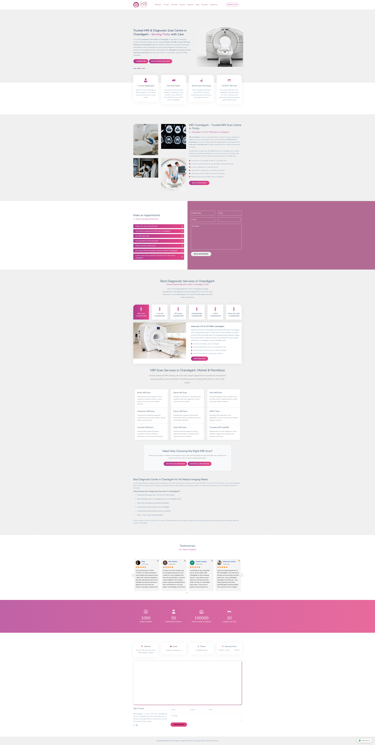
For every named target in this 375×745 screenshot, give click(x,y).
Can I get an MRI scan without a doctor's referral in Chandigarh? (156, 251)
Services (182, 5)
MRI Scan (158, 5)
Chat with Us (366, 740)
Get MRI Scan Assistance (175, 464)
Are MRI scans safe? (142, 236)
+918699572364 (141, 61)
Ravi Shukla (173, 561)
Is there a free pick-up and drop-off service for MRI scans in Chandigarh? (155, 256)
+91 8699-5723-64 (201, 650)
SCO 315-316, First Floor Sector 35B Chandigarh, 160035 (146, 651)
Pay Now (205, 5)
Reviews (216, 741)
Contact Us (213, 5)
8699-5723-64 (233, 4)
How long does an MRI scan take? (146, 241)
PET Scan (174, 5)
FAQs (202, 741)
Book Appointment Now (160, 61)
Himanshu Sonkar (229, 561)
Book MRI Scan (199, 359)
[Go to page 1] (188, 592)
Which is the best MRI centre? (145, 246)
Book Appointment (199, 183)
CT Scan (166, 5)
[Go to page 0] (186, 592)
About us (191, 5)
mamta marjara (201, 561)
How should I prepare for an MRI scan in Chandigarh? (153, 231)
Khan (143, 561)
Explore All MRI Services (199, 464)
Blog (197, 5)
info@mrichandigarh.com (173, 650)
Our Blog (197, 741)
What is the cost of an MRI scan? (146, 226)
